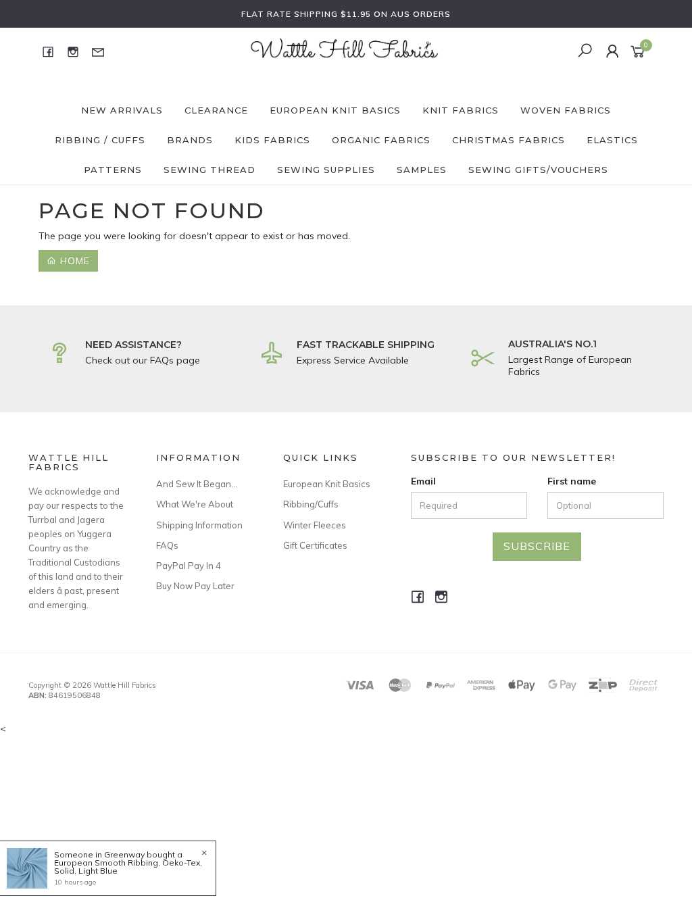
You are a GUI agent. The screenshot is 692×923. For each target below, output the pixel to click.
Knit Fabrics (460, 110)
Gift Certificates (315, 545)
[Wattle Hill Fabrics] (344, 51)
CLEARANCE (216, 110)
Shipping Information (199, 525)
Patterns (113, 169)
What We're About (194, 504)
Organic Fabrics (381, 139)
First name (571, 481)
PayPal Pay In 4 (188, 565)
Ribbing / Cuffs (100, 139)
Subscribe (536, 546)
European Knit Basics (335, 110)
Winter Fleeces (314, 525)
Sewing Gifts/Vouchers (538, 169)
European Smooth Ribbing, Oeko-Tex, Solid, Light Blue (128, 866)
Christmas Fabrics (508, 139)
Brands (190, 139)
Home (73, 261)
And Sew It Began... (196, 483)
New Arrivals (122, 110)
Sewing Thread (209, 169)
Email (423, 481)
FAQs (167, 545)
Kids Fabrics (272, 139)
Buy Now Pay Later (195, 585)
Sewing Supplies (326, 169)
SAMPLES (422, 169)
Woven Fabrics (565, 110)
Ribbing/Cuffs (311, 504)
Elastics (612, 139)
